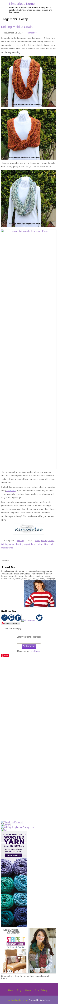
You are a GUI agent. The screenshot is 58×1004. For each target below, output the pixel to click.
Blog (19, 990)
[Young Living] (4, 830)
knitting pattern (8, 544)
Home (28, 990)
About (10, 990)
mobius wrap (7, 547)
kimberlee (32, 33)
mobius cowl (47, 544)
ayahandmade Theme (18, 1000)
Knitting (20, 540)
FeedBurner (34, 651)
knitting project (23, 544)
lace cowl (35, 544)
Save (6, 655)
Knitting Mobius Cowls (17, 27)
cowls (37, 540)
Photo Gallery (40, 990)
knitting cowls (47, 540)
